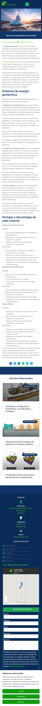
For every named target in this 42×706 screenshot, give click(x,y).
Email (6, 627)
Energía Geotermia (25, 42)
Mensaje (6, 640)
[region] (21, 688)
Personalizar (21, 696)
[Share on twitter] (15, 363)
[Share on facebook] (10, 363)
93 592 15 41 (21, 524)
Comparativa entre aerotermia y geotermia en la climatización (20, 476)
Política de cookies (18, 686)
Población (7, 633)
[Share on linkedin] (19, 363)
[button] (27, 4)
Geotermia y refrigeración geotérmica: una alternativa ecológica (18, 408)
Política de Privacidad (16, 666)
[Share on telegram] (27, 363)
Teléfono (7, 620)
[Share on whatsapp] (23, 363)
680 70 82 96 (21, 527)
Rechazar (21, 702)
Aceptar (21, 691)
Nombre (6, 614)
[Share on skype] (31, 363)
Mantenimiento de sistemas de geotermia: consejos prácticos (20, 443)
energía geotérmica (10, 62)
